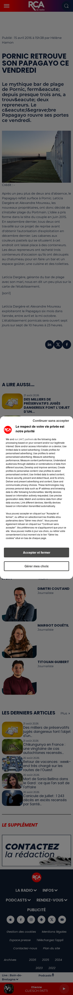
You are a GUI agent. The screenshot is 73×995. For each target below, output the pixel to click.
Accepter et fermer (36, 552)
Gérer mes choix (37, 566)
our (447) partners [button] (24, 439)
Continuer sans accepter (51, 420)
